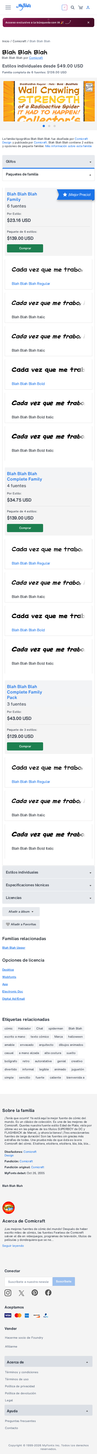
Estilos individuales (22, 872)
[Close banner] (88, 22)
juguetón (78, 1069)
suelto (71, 1053)
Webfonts (9, 977)
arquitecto (46, 1045)
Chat (39, 1028)
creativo (77, 1061)
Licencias (14, 897)
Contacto (11, 1428)
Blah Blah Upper (13, 947)
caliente (55, 1077)
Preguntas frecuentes (20, 1421)
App (5, 984)
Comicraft (19, 41)
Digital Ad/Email (13, 999)
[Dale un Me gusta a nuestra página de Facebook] (50, 1292)
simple (9, 1077)
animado (60, 1069)
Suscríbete (64, 1281)
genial (61, 1061)
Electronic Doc (12, 991)
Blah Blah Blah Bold (28, 383)
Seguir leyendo (13, 1246)
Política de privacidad (20, 1386)
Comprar (25, 248)
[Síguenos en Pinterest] (37, 1292)
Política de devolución (20, 1393)
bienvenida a (75, 1077)
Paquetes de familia (22, 174)
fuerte (40, 1077)
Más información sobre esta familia (68, 146)
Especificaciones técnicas (27, 885)
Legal (9, 1400)
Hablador (24, 1028)
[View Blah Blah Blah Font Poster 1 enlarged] (49, 104)
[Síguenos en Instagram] (10, 1292)
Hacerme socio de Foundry (24, 1338)
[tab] (43, 126)
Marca (58, 1037)
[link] (80, 7)
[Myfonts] (23, 9)
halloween (75, 1037)
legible (44, 1069)
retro (26, 1061)
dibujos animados (71, 1045)
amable (10, 1045)
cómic (9, 1028)
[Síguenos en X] (23, 1292)
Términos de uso (17, 1379)
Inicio (5, 41)
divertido (11, 1069)
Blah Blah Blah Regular (31, 283)
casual (9, 1053)
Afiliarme (11, 1346)
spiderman (55, 1028)
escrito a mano (15, 1037)
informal (28, 1069)
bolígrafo (11, 1061)
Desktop (8, 970)
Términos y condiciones (21, 1372)
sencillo (24, 1077)
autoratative (43, 1061)
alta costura (52, 1053)
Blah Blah (75, 1028)
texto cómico (40, 1037)
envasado (27, 1045)
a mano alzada (29, 1053)
